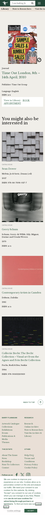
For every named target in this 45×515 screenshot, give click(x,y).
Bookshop (6, 461)
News (4, 458)
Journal (5, 68)
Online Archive (31, 427)
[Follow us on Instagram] (28, 475)
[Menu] (39, 3)
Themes (5, 442)
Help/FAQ (29, 455)
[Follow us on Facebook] (16, 475)
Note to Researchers (21, 9)
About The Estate (10, 455)
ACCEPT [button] (31, 511)
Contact (5, 468)
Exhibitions (7, 430)
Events (5, 433)
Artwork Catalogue (10, 424)
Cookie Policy (30, 468)
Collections (7, 427)
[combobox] (20, 3)
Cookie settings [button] (14, 511)
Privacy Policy (31, 464)
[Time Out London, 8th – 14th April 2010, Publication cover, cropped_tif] (22, 44)
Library (5, 9)
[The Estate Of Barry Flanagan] (6, 3)
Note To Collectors (11, 464)
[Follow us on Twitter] (22, 475)
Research (28, 424)
